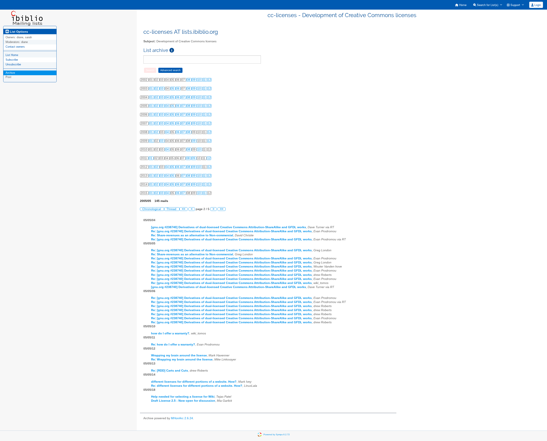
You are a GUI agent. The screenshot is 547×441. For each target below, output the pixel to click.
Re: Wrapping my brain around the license (182, 359)
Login (537, 5)
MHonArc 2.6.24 (182, 418)
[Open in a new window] (171, 50)
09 (194, 79)
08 (189, 79)
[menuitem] (461, 5)
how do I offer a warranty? (170, 333)
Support (515, 5)
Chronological (152, 209)
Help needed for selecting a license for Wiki (183, 396)
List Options (18, 31)
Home (462, 5)
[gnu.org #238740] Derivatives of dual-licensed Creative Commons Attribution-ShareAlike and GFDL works (228, 227)
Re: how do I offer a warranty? (173, 344)
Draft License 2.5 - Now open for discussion (183, 400)
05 (173, 88)
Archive (10, 72)
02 (157, 88)
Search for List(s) (487, 5)
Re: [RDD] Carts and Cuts (169, 370)
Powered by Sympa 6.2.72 (276, 434)
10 (199, 79)
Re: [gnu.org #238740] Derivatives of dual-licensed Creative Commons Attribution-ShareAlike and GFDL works (231, 231)
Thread (171, 209)
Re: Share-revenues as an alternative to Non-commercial (192, 235)
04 (167, 97)
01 (151, 88)
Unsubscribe (13, 64)
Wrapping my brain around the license (179, 355)
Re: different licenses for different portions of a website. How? (196, 385)
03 (162, 88)
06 (178, 88)
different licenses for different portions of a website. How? (194, 381)
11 (205, 79)
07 (183, 97)
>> (221, 209)
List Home (12, 55)
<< (183, 209)
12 (209, 79)
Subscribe (12, 59)
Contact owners (15, 46)
